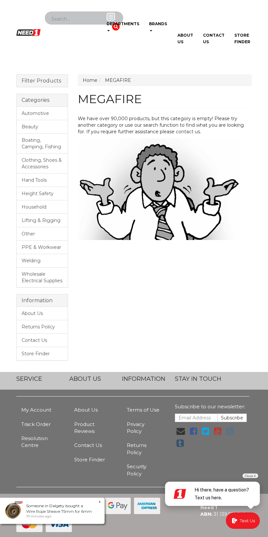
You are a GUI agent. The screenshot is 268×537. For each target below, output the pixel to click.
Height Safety (38, 193)
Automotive (35, 113)
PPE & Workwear (41, 247)
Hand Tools (34, 180)
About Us (185, 38)
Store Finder (36, 354)
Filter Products (41, 81)
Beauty (30, 127)
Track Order (36, 424)
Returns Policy (38, 327)
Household (34, 207)
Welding (31, 261)
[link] (193, 431)
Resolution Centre (34, 441)
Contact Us (214, 38)
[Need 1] (28, 30)
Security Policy (136, 469)
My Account (36, 410)
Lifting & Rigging (41, 220)
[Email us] (180, 431)
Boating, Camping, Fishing (41, 143)
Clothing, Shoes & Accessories (42, 163)
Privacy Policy (135, 427)
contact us (188, 132)
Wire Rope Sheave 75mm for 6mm (59, 511)
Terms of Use (143, 410)
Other (28, 234)
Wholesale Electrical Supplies (42, 277)
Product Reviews (84, 427)
